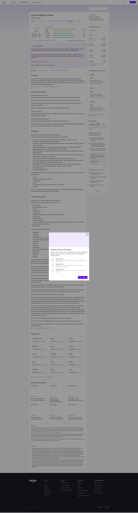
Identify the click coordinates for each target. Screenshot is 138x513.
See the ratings (82, 277)
